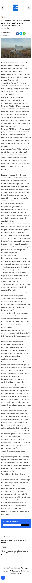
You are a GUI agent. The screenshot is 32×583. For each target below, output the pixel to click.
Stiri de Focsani (6, 32)
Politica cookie (15, 571)
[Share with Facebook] (17, 33)
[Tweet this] (20, 33)
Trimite (25, 525)
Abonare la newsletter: (11, 521)
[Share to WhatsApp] (24, 33)
